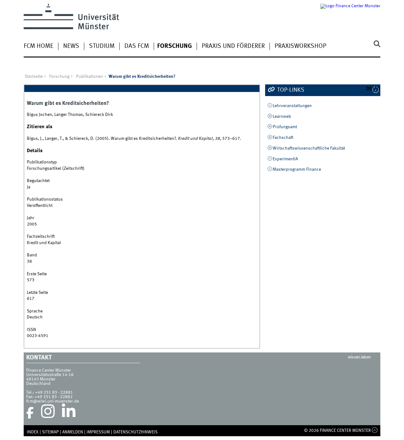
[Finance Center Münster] (350, 16)
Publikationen (89, 76)
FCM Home (38, 46)
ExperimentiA (285, 159)
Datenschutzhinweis (135, 432)
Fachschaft (283, 137)
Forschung (174, 46)
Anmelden (72, 432)
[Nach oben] (375, 430)
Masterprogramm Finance (297, 169)
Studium (102, 46)
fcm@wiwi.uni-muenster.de (52, 401)
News (71, 46)
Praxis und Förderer (233, 46)
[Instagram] (48, 413)
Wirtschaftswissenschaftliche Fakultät (309, 148)
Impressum (98, 432)
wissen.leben (359, 357)
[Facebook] (30, 413)
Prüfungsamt (285, 127)
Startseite (34, 76)
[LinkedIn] (68, 413)
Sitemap (50, 432)
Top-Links (290, 90)
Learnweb (282, 116)
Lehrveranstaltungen (292, 106)
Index (33, 432)
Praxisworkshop (300, 46)
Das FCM (136, 46)
